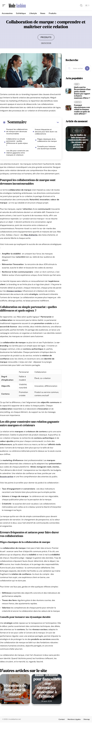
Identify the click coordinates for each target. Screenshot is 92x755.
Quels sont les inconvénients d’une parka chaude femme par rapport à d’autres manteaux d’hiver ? (82, 92)
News (76, 84)
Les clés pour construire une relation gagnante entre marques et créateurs (17, 153)
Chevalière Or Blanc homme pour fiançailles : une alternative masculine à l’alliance (46, 683)
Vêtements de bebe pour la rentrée (14, 690)
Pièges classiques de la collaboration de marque (47, 140)
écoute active (6, 476)
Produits (46, 37)
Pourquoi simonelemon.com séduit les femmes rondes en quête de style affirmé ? (82, 109)
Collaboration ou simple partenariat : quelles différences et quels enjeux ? (17, 142)
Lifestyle (77, 102)
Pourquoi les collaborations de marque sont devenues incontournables (16, 131)
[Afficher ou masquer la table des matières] (42, 122)
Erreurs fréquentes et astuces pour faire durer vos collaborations (46, 131)
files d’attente (30, 235)
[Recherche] (81, 5)
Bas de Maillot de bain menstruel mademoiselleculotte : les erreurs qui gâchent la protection (78, 141)
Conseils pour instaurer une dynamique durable (46, 147)
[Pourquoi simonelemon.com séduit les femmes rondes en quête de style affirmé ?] (68, 107)
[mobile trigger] (4, 5)
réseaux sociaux (14, 291)
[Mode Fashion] (17, 5)
